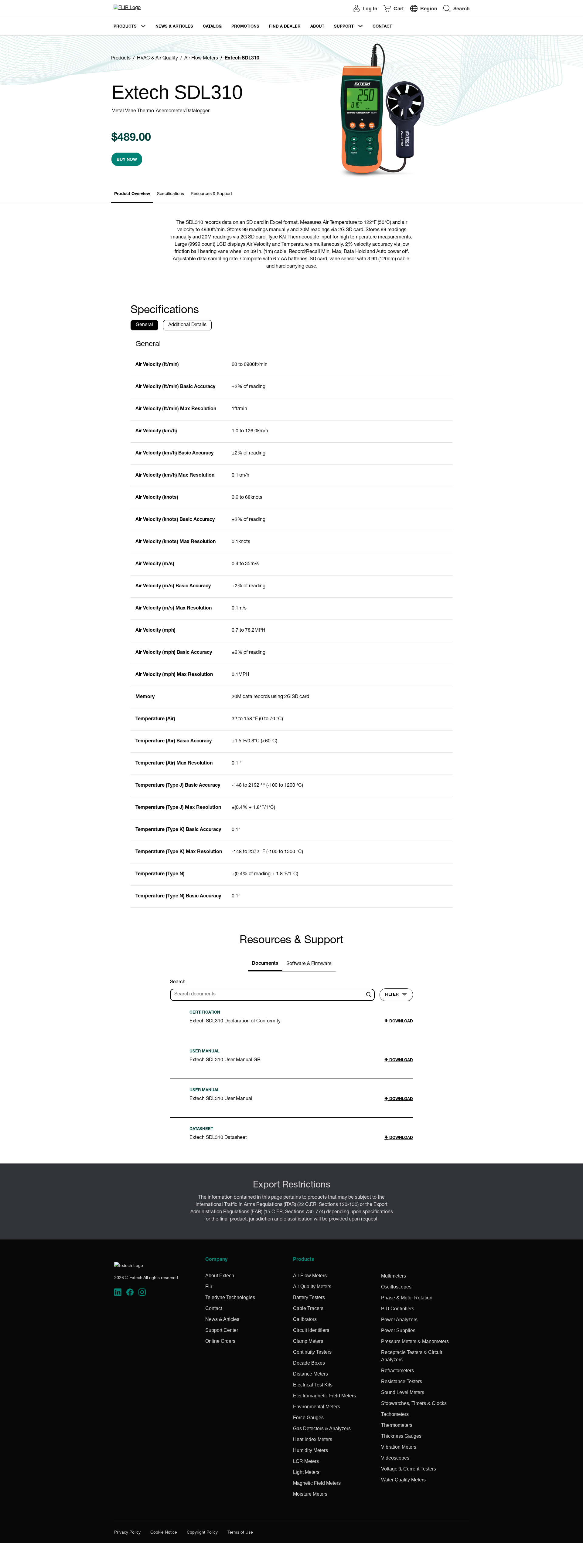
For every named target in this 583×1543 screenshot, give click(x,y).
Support (344, 27)
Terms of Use (240, 1532)
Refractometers (397, 1370)
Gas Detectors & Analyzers (322, 1428)
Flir (208, 1286)
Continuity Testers (312, 1352)
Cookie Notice (163, 1532)
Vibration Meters (398, 1447)
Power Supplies (398, 1330)
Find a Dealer (285, 27)
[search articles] (369, 995)
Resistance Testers (401, 1381)
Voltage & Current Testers (408, 1468)
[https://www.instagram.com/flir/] (142, 1292)
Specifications (170, 194)
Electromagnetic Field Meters (324, 1395)
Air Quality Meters (312, 1286)
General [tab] (144, 325)
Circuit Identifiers (311, 1330)
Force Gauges (308, 1417)
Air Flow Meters (201, 58)
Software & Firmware (309, 964)
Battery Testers (309, 1297)
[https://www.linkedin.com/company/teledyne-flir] (117, 1292)
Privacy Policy (127, 1532)
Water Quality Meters (403, 1479)
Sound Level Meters (402, 1392)
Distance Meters (310, 1373)
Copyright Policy (202, 1532)
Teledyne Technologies (230, 1297)
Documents (265, 963)
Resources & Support (211, 194)
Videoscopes (395, 1457)
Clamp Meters (308, 1341)
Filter (392, 995)
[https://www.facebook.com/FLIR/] (130, 1292)
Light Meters (306, 1472)
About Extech (219, 1275)
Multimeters (393, 1275)
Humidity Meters (310, 1450)
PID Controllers (397, 1308)
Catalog (212, 27)
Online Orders (220, 1341)
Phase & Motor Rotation (406, 1297)
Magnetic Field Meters (317, 1483)
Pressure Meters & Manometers (415, 1341)
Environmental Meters (316, 1406)
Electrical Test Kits (312, 1384)
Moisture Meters (310, 1494)
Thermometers (396, 1425)
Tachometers (395, 1414)
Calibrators (305, 1319)
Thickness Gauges (401, 1436)
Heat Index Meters (312, 1439)
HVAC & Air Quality (157, 58)
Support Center (221, 1330)
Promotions (245, 27)
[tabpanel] (292, 621)
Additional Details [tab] (187, 325)
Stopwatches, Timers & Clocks (414, 1403)
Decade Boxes (309, 1363)
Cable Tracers (308, 1308)
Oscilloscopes (396, 1286)
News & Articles (174, 27)
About (317, 27)
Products (125, 27)
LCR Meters (306, 1461)
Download (400, 1022)
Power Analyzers (399, 1319)
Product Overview (132, 194)
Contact (382, 27)
